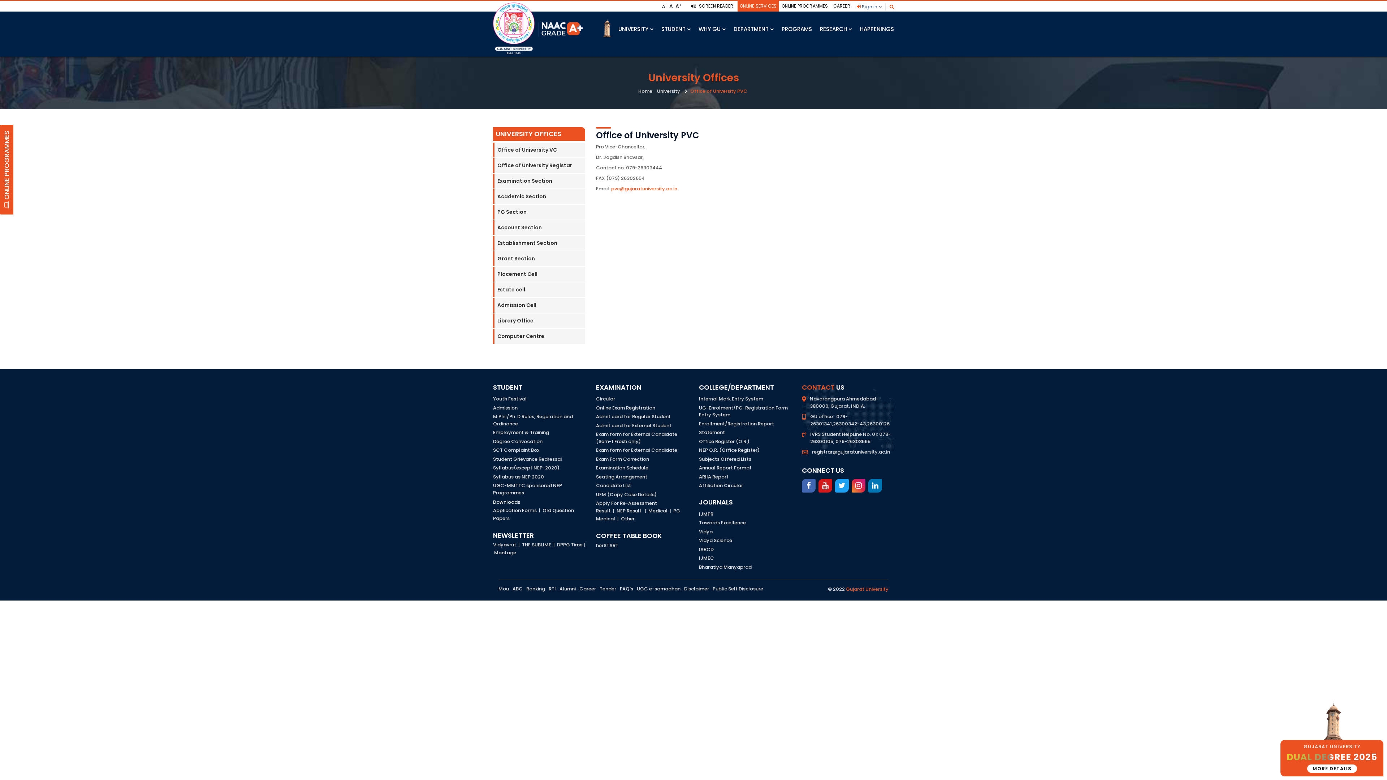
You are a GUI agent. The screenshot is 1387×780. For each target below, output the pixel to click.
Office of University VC (527, 149)
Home (645, 91)
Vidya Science (715, 540)
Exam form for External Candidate (636, 450)
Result (603, 510)
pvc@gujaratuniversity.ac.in (644, 188)
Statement (712, 432)
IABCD (706, 549)
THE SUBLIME (536, 544)
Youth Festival (510, 398)
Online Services (758, 6)
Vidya (706, 531)
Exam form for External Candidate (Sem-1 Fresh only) (636, 438)
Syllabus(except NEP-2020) (526, 467)
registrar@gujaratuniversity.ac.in (851, 451)
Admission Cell (516, 305)
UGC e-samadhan (658, 588)
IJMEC (706, 558)
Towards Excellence (722, 522)
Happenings (877, 29)
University (633, 29)
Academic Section (521, 196)
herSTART (607, 545)
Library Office (515, 320)
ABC (518, 588)
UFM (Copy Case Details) (626, 494)
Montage (505, 552)
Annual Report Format (725, 467)
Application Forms (515, 510)
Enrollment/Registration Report (736, 423)
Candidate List (613, 485)
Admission (505, 407)
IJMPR (706, 514)
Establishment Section (527, 243)
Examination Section (524, 181)
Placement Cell (517, 274)
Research (833, 29)
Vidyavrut (504, 544)
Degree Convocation (518, 441)
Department (751, 29)
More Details (1332, 768)
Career (841, 6)
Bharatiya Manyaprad (725, 567)
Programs (797, 29)
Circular (605, 398)
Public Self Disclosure (738, 588)
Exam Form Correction (622, 459)
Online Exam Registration (625, 407)
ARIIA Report (714, 476)
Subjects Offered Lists (725, 459)
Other (628, 518)
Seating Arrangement (621, 476)
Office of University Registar (534, 165)
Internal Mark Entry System (731, 398)
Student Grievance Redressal (527, 459)
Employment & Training (521, 432)
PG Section (512, 212)
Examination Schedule (622, 467)
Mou (503, 588)
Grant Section (516, 258)
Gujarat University (867, 589)
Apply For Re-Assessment (626, 503)
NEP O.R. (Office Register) (729, 450)
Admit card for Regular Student (633, 416)
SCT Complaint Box (516, 450)
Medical (657, 510)
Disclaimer (696, 588)
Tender (608, 588)
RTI (552, 588)
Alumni (567, 588)
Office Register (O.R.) (724, 441)
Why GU (710, 29)
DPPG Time (570, 544)
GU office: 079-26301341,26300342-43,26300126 (850, 420)
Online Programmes (805, 6)
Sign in (870, 6)
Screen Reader (715, 6)
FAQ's (626, 588)
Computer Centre (520, 336)
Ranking (535, 588)
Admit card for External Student (633, 425)
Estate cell (511, 289)
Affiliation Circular (721, 485)
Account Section (519, 227)
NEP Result (629, 510)
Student (673, 29)
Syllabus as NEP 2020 (518, 476)
